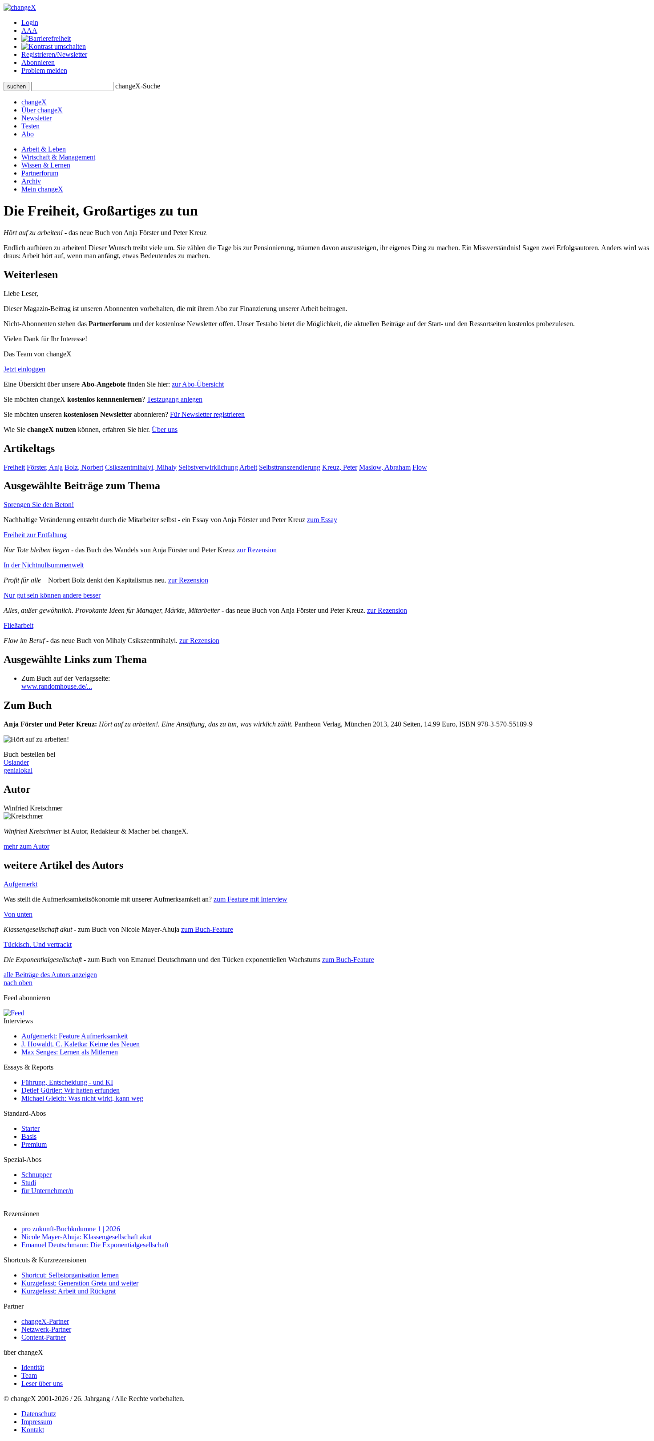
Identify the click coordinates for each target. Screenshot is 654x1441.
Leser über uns (42, 1383)
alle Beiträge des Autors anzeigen (50, 974)
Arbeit (248, 467)
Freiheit (14, 467)
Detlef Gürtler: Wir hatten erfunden (70, 1090)
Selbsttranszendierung (289, 467)
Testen (30, 126)
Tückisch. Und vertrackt (38, 944)
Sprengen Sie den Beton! (39, 504)
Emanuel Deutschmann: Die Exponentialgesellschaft (95, 1245)
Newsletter (36, 118)
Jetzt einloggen (24, 369)
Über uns (165, 429)
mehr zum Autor (26, 846)
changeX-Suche (137, 86)
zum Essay (322, 519)
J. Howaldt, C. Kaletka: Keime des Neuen (80, 1044)
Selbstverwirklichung (208, 467)
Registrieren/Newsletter (54, 54)
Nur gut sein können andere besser (52, 595)
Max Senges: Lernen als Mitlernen (69, 1052)
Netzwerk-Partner (46, 1329)
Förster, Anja (45, 467)
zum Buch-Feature (207, 929)
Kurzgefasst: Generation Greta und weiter (79, 1283)
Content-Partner (43, 1337)
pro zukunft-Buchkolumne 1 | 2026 (70, 1229)
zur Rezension (257, 550)
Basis (28, 1136)
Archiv (31, 181)
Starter (30, 1128)
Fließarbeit (18, 625)
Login (29, 22)
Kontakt (32, 1429)
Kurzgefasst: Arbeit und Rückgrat (68, 1291)
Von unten (18, 914)
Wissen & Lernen (45, 165)
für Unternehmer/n (47, 1190)
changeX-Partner (45, 1321)
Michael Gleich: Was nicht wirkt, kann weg (82, 1098)
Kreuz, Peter (339, 467)
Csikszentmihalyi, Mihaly (141, 467)
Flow (419, 467)
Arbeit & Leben (43, 149)
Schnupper (36, 1174)
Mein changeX (42, 189)
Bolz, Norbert (84, 467)
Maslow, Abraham (385, 467)
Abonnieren (38, 62)
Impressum (36, 1421)
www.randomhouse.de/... (56, 686)
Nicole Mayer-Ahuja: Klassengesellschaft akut (86, 1237)
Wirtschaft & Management (58, 157)
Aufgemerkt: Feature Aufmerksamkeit (74, 1036)
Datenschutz (38, 1413)
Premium (34, 1144)
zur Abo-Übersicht (198, 384)
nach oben (18, 982)
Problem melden (44, 70)
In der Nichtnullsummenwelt (44, 565)
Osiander (16, 762)
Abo (27, 134)
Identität (32, 1367)
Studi (28, 1182)
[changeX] (20, 7)
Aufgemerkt (20, 884)
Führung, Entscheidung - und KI (67, 1082)
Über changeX (42, 110)
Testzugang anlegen (174, 399)
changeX (34, 102)
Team (29, 1375)
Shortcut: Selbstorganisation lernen (70, 1275)
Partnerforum (39, 173)
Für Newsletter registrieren (207, 414)
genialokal (18, 770)
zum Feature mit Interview (250, 899)
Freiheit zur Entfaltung (35, 535)
